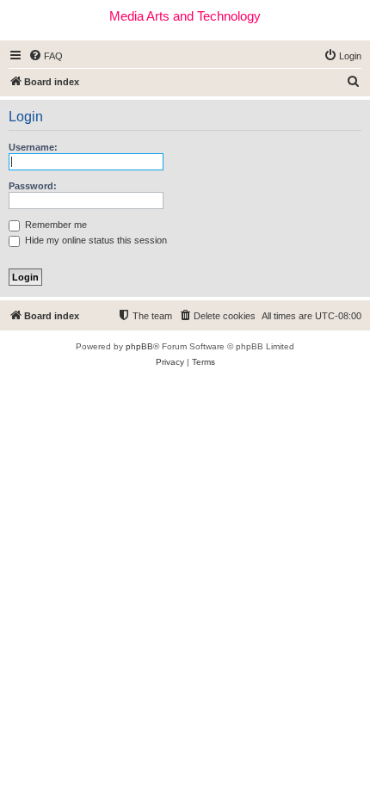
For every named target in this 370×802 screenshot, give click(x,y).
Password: (33, 186)
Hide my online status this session (94, 240)
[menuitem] (45, 56)
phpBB (139, 346)
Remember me (54, 224)
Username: (33, 147)
